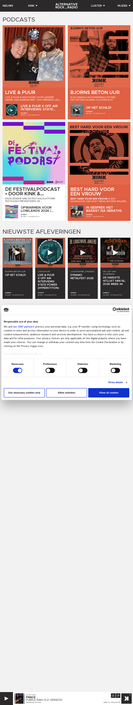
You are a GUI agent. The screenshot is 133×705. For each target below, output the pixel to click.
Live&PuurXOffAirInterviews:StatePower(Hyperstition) (40, 109)
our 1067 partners (24, 326)
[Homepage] (66, 6)
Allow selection (66, 392)
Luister (96, 6)
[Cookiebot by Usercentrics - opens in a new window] (115, 309)
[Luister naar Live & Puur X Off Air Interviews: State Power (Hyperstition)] (11, 110)
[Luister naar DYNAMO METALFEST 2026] (83, 253)
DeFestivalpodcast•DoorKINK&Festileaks (32, 194)
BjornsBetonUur (95, 92)
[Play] (6, 698)
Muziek (122, 6)
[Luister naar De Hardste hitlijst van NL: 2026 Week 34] (115, 253)
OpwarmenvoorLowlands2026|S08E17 (36, 211)
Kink (31, 6)
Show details (115, 382)
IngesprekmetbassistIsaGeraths (104, 209)
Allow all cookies (109, 392)
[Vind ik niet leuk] (118, 695)
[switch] (50, 370)
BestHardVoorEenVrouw (92, 191)
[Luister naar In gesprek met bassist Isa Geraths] (76, 211)
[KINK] (126, 698)
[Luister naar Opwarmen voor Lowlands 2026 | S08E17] (11, 211)
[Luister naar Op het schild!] (76, 110)
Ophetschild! (98, 107)
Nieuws (8, 6)
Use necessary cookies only (24, 392)
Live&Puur (20, 92)
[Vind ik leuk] (113, 695)
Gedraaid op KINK (33, 702)
